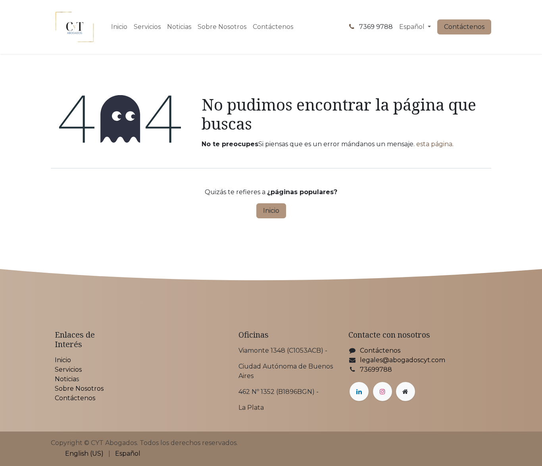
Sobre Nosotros (79, 388)
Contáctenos (464, 27)
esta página (434, 144)
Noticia (65, 379)
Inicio (271, 210)
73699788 (376, 369)
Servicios (68, 369)
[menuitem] (119, 27)
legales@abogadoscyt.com (402, 360)
